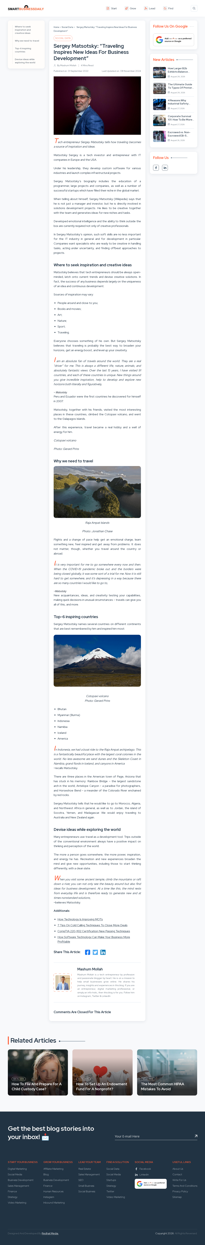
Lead (152, 8)
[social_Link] (156, 168)
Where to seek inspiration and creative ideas (23, 29)
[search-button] (194, 8)
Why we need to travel (27, 40)
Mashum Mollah (90, 969)
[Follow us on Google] (173, 39)
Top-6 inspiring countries (23, 50)
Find (170, 8)
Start (114, 8)
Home (56, 27)
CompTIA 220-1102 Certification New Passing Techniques (93, 931)
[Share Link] (87, 952)
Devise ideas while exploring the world (25, 61)
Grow (133, 8)
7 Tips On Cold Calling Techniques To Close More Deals (92, 925)
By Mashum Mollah (66, 65)
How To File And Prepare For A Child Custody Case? (37, 1086)
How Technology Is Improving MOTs (80, 919)
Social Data (67, 27)
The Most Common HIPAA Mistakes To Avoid (162, 1086)
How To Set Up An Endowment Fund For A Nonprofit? (101, 1086)
